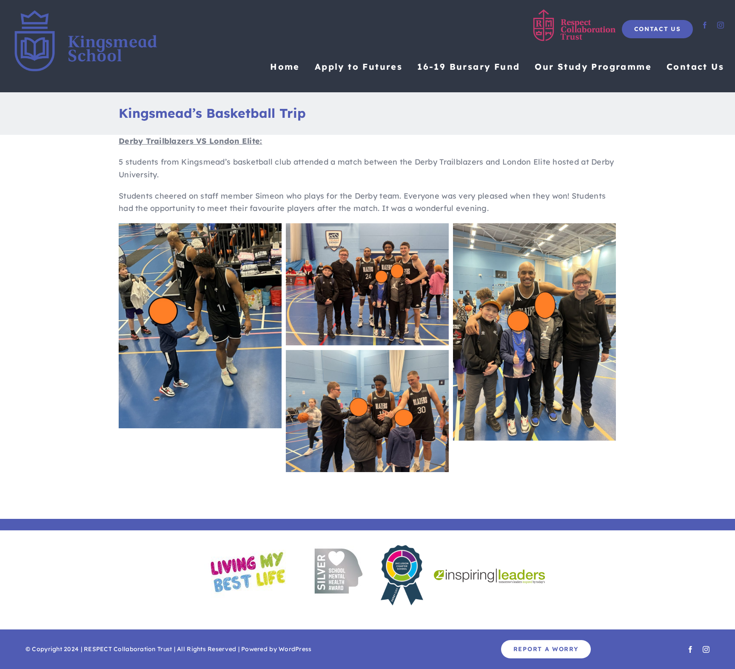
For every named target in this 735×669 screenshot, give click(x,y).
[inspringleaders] (489, 572)
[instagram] (720, 25)
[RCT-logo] (575, 12)
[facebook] (704, 25)
